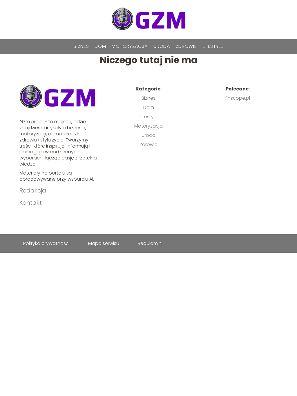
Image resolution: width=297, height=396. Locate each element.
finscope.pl (237, 98)
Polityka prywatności (46, 243)
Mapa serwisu (103, 243)
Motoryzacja (130, 46)
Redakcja (32, 190)
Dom (100, 46)
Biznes (81, 46)
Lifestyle (213, 46)
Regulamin (150, 243)
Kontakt (30, 202)
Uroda (161, 46)
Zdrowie (186, 46)
